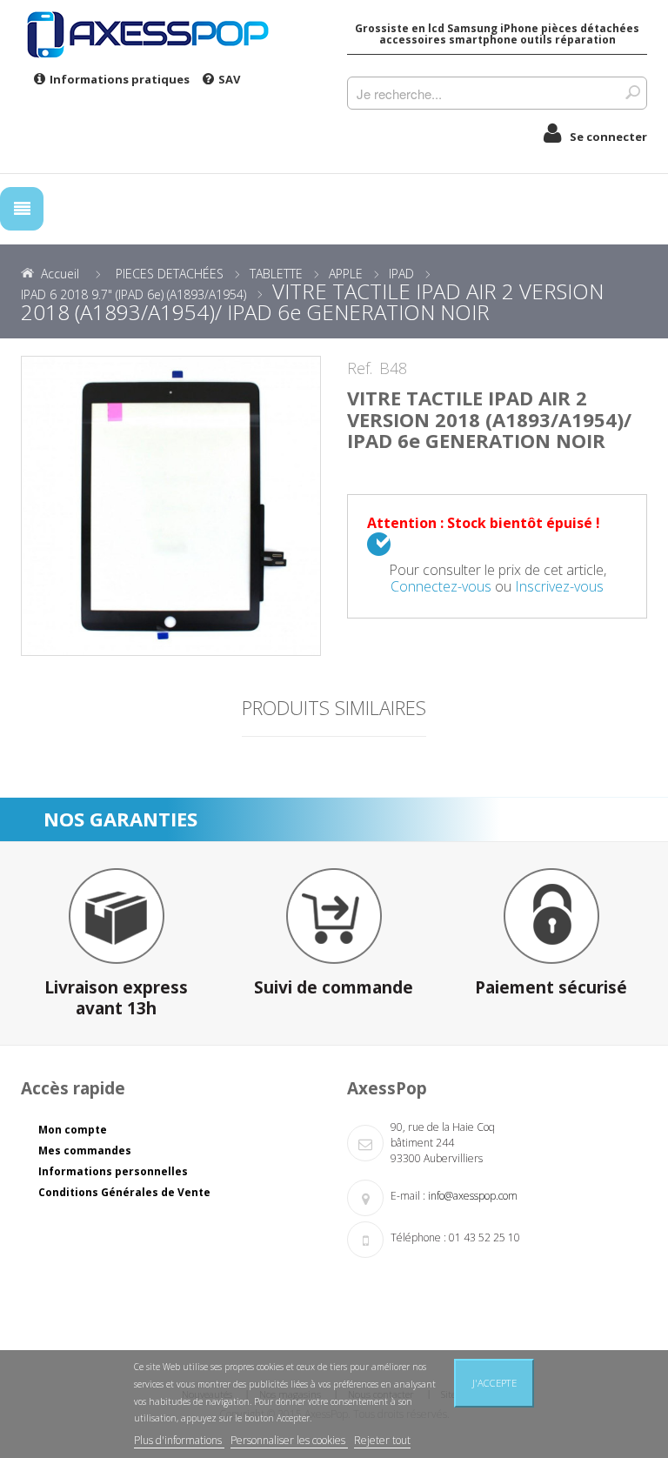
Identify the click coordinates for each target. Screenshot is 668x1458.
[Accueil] (171, 34)
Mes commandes (84, 1150)
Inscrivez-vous (559, 586)
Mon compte (72, 1129)
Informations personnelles (113, 1171)
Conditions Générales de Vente (124, 1192)
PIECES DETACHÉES (170, 273)
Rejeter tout (382, 1440)
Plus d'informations (179, 1440)
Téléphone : (418, 1237)
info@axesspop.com (473, 1195)
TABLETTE (276, 273)
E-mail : (408, 1195)
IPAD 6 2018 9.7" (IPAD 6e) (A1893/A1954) (133, 294)
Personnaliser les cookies (289, 1440)
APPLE (346, 273)
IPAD (401, 273)
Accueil (60, 273)
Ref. (359, 369)
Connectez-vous (441, 586)
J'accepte (494, 1382)
